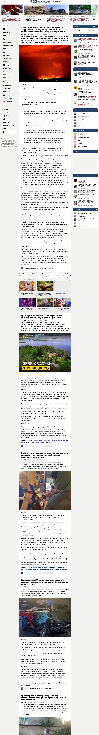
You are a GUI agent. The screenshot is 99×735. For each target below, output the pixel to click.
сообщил (35, 713)
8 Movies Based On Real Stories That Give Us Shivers (28, 309)
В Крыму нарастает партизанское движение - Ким (50, 156)
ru (97, 2)
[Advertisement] (85, 163)
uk (94, 2)
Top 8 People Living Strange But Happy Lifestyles (45, 309)
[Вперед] (97, 13)
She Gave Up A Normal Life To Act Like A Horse (62, 292)
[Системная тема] (4, 2)
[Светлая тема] (1, 2)
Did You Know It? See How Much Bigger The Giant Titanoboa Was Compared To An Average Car (44, 293)
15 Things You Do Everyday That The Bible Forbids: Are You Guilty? (27, 293)
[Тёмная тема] (7, 2)
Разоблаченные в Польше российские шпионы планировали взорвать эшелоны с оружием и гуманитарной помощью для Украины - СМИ (45, 224)
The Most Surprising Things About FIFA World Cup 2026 (62, 310)
